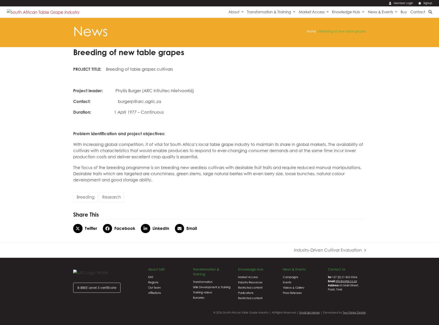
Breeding (85, 197)
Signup (427, 3)
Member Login (403, 3)
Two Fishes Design (354, 312)
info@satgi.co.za (346, 281)
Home (311, 31)
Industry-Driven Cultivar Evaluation (328, 250)
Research (111, 197)
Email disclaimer (309, 312)
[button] (430, 12)
